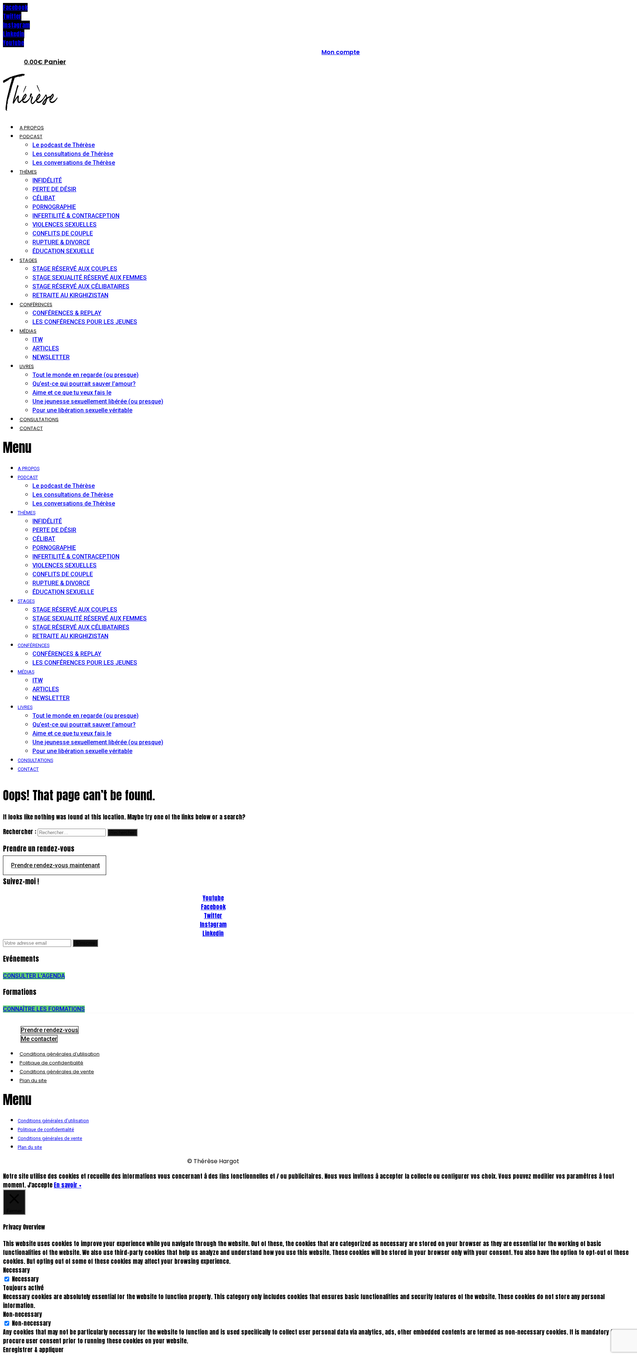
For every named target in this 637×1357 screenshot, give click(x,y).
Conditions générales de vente (57, 1072)
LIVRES (27, 366)
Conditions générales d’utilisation (60, 1054)
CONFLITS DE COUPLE (62, 233)
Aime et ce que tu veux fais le (71, 392)
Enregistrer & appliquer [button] (33, 1349)
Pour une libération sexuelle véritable (82, 410)
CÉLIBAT (43, 198)
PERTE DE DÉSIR (54, 189)
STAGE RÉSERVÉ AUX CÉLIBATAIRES (80, 286)
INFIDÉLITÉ (47, 180)
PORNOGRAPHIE (54, 206)
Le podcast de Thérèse (63, 144)
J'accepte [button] (39, 1185)
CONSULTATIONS (39, 419)
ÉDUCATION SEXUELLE (63, 251)
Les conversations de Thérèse (73, 162)
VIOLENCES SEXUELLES (64, 224)
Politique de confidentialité (51, 1063)
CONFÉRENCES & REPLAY (66, 312)
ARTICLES (45, 348)
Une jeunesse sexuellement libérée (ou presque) (97, 401)
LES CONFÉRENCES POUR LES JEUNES (84, 321)
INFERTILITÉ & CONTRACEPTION (75, 215)
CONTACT (31, 428)
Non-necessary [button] (22, 1314)
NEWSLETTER (51, 357)
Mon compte (340, 52)
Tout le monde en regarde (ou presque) (85, 374)
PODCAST (31, 136)
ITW (37, 339)
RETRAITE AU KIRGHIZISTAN (70, 295)
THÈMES (28, 172)
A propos (32, 128)
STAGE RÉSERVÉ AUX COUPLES (74, 268)
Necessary (25, 1278)
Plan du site (33, 1080)
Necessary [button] (16, 1270)
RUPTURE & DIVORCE (61, 242)
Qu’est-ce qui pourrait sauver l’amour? (84, 383)
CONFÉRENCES (36, 304)
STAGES (28, 260)
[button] (171, 447)
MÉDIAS (28, 331)
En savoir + (67, 1185)
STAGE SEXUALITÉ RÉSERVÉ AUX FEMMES (89, 277)
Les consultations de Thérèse (72, 153)
